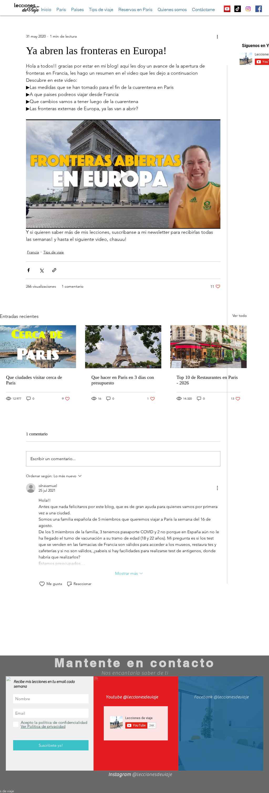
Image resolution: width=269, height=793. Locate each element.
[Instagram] (248, 9)
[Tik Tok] (237, 9)
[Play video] (123, 174)
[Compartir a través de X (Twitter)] (41, 270)
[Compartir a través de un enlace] (54, 270)
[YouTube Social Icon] (227, 9)
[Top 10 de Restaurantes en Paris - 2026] (208, 346)
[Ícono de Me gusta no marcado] (42, 584)
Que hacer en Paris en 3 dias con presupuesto (122, 380)
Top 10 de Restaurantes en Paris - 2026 (207, 380)
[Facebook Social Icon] (258, 9)
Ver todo (239, 315)
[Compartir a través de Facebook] (28, 270)
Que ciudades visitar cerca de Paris (34, 380)
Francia (33, 252)
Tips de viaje (53, 252)
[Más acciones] (217, 36)
